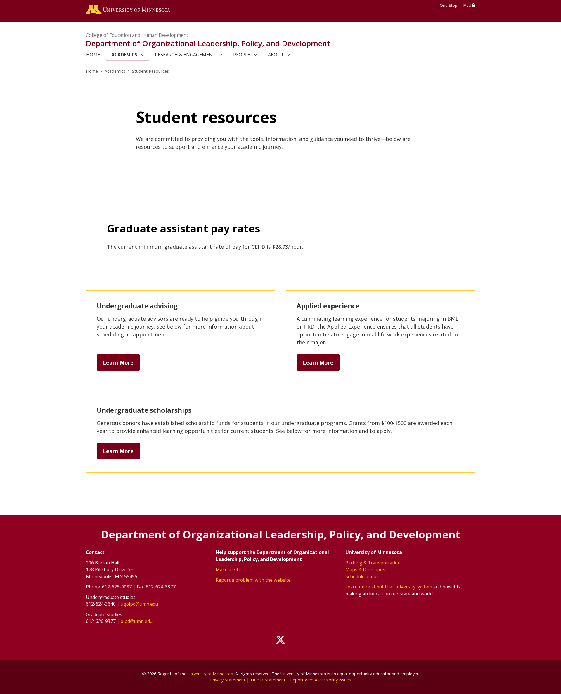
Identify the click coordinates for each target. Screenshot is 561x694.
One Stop (448, 5)
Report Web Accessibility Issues (320, 680)
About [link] (276, 54)
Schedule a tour (361, 576)
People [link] (241, 54)
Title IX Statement (267, 680)
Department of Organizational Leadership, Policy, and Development (208, 43)
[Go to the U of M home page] (128, 10)
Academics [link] (124, 54)
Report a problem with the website (253, 580)
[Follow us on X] (280, 640)
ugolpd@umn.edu (139, 604)
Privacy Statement (227, 680)
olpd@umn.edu (137, 621)
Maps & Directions (365, 569)
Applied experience (328, 305)
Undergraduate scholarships (144, 410)
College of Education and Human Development (137, 35)
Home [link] (93, 54)
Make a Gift (228, 569)
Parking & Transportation (373, 563)
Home (92, 71)
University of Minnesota (210, 673)
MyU (467, 5)
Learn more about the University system (388, 586)
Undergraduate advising (137, 305)
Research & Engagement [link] (185, 54)
